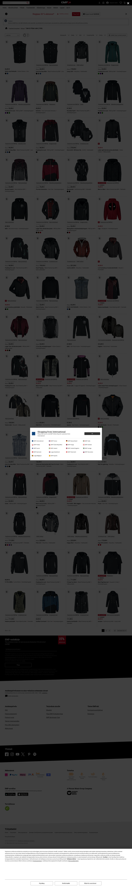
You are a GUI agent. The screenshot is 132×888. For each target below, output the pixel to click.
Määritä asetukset (90, 883)
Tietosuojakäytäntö (73, 861)
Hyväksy (42, 883)
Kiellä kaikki (66, 883)
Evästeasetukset (37, 861)
